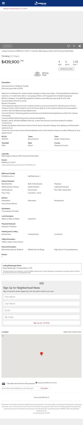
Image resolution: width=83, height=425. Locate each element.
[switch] (68, 46)
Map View (67, 332)
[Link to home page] (41, 3)
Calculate (44, 388)
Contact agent (7, 46)
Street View (76, 332)
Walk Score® (45, 397)
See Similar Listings (66, 69)
